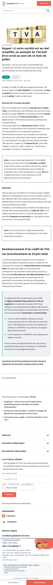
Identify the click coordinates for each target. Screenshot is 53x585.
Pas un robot (11, 487)
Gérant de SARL (15, 3)
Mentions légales (9, 530)
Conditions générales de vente (15, 535)
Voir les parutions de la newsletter (16, 503)
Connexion (12, 521)
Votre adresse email (9, 473)
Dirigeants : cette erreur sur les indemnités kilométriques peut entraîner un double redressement (22, 404)
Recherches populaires (14, 451)
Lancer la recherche (48, 10)
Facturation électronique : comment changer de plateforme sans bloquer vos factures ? (25, 412)
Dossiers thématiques (13, 443)
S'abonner (44, 3)
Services (6, 435)
